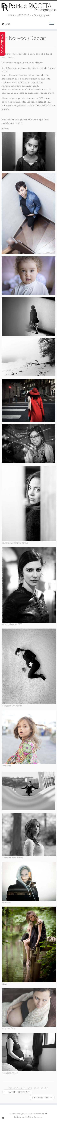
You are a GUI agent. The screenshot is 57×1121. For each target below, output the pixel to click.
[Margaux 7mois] (29, 1007)
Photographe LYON (24, 1113)
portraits (21, 82)
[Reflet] (29, 944)
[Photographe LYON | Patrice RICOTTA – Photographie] (28, 7)
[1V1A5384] (28, 443)
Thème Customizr (35, 1117)
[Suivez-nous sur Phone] (6, 24)
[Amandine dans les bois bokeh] (29, 834)
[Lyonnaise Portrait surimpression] (29, 881)
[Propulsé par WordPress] (46, 1113)
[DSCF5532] (28, 400)
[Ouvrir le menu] (51, 23)
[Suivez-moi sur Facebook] (3, 24)
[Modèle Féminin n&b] (28, 791)
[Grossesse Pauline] (29, 1051)
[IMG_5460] (28, 275)
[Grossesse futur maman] (29, 666)
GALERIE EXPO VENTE (17, 1092)
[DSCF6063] (28, 357)
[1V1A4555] (28, 151)
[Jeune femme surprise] (29, 737)
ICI (41, 98)
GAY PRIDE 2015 (42, 1097)
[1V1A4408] (28, 213)
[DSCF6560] (28, 316)
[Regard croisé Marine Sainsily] (29, 503)
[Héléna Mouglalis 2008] (29, 584)
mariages (6, 82)
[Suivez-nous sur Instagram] (9, 24)
